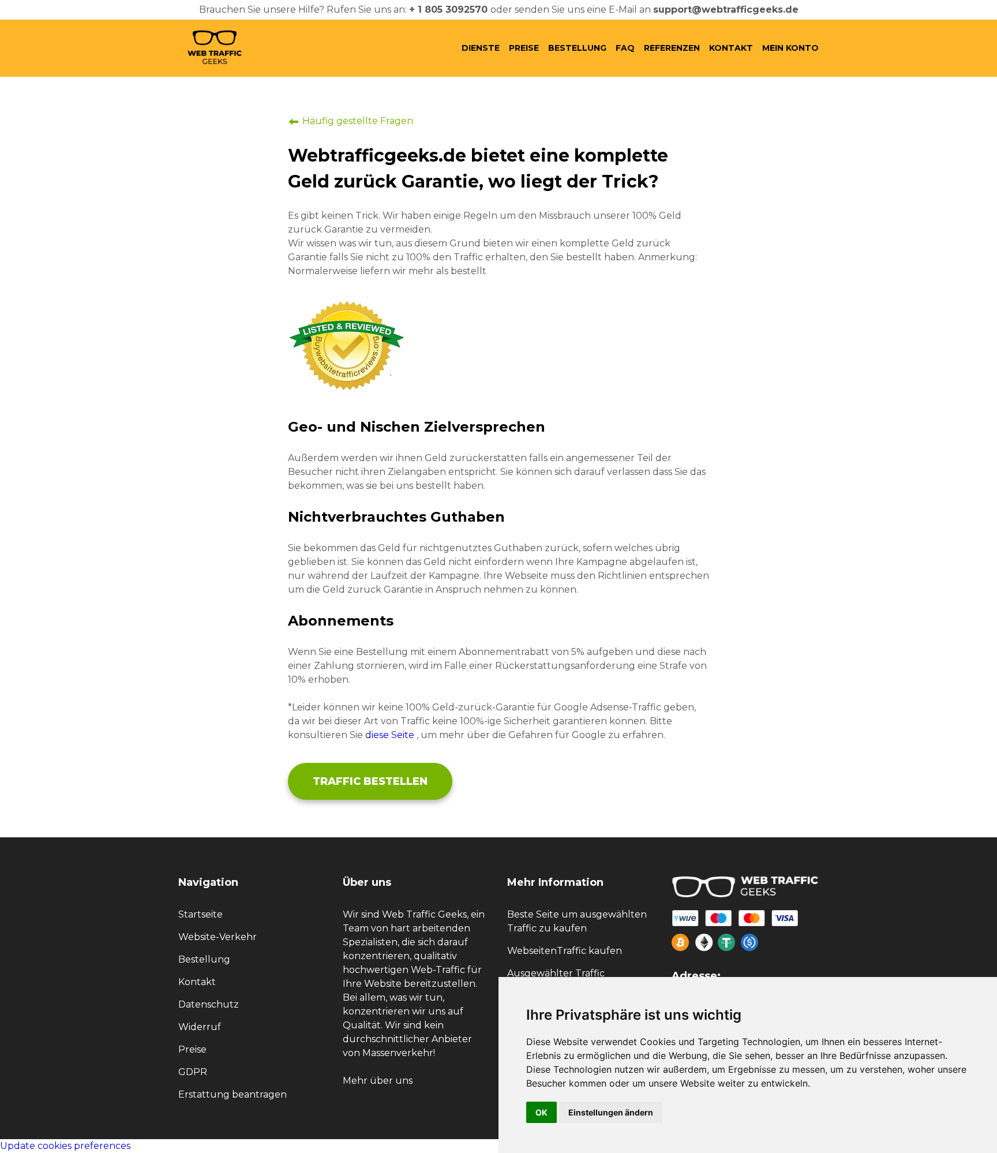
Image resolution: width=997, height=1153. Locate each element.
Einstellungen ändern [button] (610, 1112)
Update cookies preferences (65, 1145)
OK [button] (541, 1112)
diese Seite (389, 734)
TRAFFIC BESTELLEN (370, 781)
